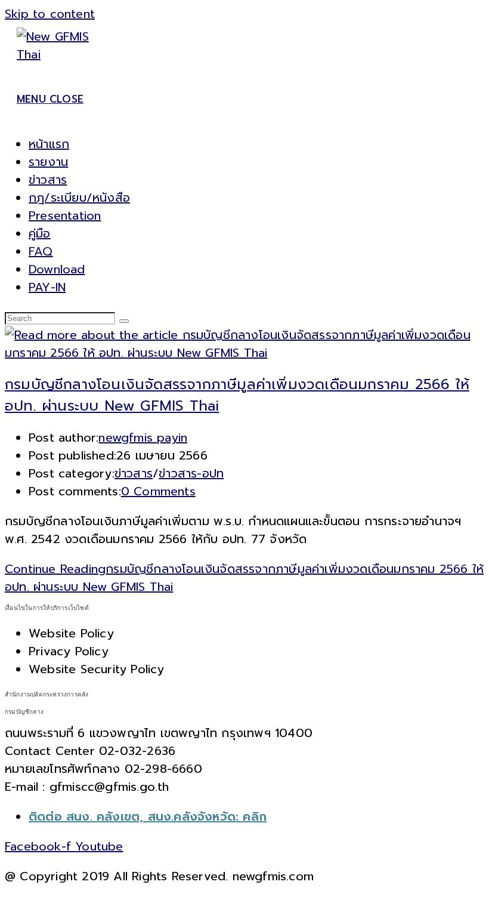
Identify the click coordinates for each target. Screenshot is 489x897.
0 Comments (158, 491)
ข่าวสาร (48, 180)
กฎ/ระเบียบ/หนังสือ (79, 197)
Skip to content (50, 14)
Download (57, 269)
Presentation (65, 215)
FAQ (41, 251)
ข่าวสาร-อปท (191, 473)
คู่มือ (40, 233)
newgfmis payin (142, 437)
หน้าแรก (49, 144)
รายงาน (48, 162)
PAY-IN (47, 287)
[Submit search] (124, 321)
